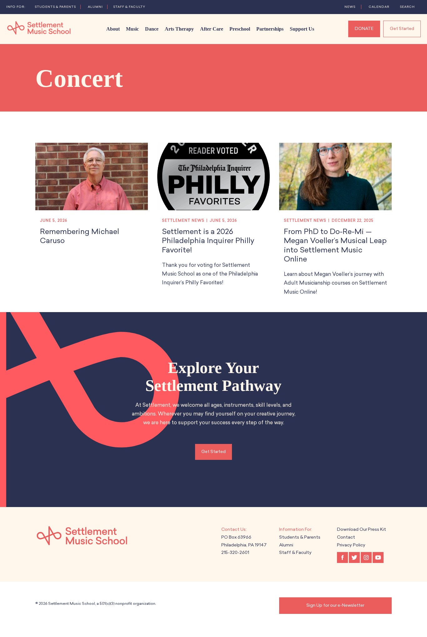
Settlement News (183, 220)
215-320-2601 (235, 552)
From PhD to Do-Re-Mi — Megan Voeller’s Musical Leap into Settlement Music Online (335, 245)
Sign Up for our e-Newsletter (335, 605)
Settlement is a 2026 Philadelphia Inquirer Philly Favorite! (208, 240)
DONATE (364, 28)
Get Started (402, 28)
